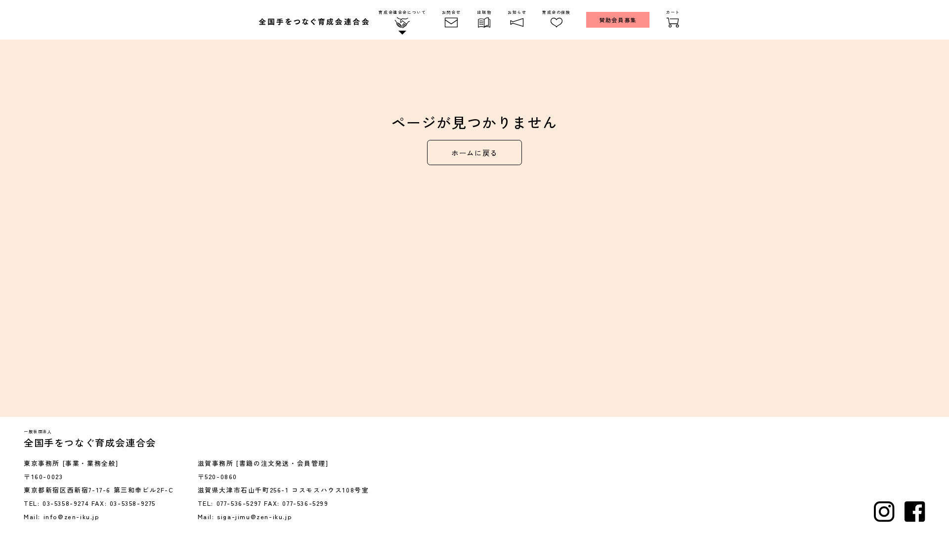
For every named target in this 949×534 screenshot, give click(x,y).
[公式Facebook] (915, 511)
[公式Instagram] (884, 511)
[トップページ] (314, 22)
